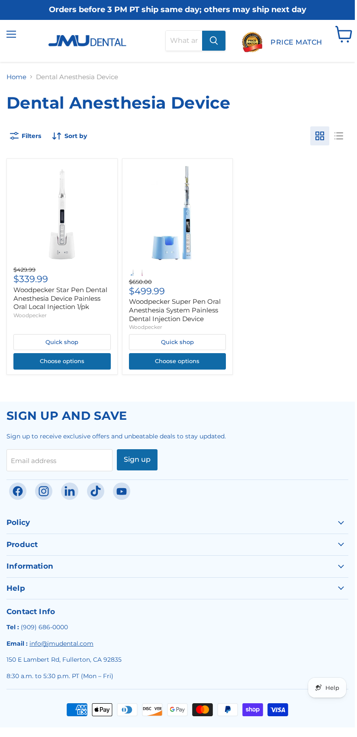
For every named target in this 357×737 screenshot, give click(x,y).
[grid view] (319, 135)
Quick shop (61, 341)
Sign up (137, 459)
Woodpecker (30, 315)
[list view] (338, 135)
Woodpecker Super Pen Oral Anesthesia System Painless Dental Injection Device (175, 309)
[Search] (213, 41)
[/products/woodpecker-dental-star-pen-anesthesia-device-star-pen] (62, 214)
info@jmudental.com (61, 643)
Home (16, 76)
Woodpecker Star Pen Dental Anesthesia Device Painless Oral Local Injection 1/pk (60, 298)
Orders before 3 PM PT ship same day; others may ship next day (177, 9)
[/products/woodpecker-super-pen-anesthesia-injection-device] (177, 214)
